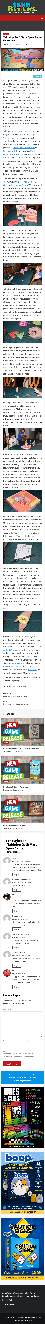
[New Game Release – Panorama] (23, 770)
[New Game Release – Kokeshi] (23, 809)
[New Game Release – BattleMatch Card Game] (23, 732)
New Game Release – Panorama (15, 787)
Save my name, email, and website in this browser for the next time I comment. (20, 1054)
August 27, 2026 (19, 790)
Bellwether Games (19, 185)
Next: (15, 703)
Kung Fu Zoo (17, 154)
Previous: (15, 695)
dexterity (24, 686)
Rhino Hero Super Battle (24, 147)
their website (16, 663)
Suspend (7, 151)
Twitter (18, 666)
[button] (4, 18)
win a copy (32, 669)
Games (6, 34)
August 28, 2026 (19, 752)
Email (26, 1041)
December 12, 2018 (21, 44)
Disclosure (37, 76)
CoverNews (17, 1320)
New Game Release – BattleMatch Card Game (21, 748)
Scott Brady (8, 44)
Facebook (7, 666)
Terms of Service (8, 1304)
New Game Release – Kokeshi (14, 825)
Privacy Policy (7, 1300)
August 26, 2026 (19, 829)
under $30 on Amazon (13, 649)
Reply (16, 874)
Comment (7, 1009)
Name (6, 1041)
